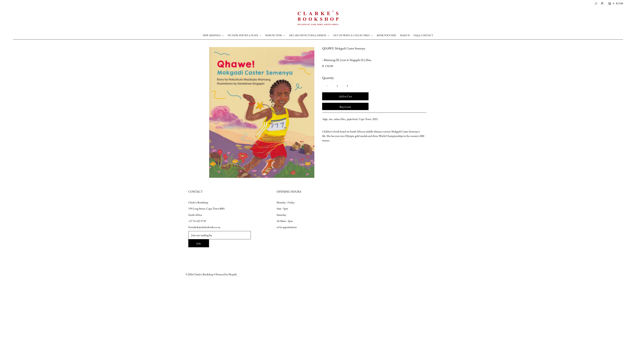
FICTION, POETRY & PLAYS (243, 35)
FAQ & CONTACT (423, 35)
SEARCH (405, 35)
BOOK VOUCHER (386, 35)
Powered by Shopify (226, 274)
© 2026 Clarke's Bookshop (199, 274)
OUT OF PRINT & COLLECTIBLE (351, 35)
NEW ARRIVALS (212, 35)
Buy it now (345, 107)
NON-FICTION (273, 35)
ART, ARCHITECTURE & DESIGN (308, 35)
